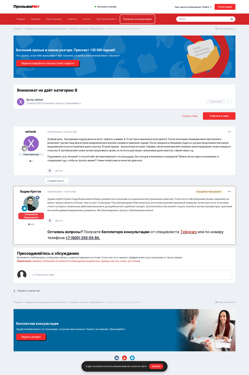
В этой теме (217, 19)
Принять (156, 366)
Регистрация (225, 7)
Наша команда (53, 19)
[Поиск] (231, 19)
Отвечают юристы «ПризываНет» (62, 103)
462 (32, 224)
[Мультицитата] (49, 170)
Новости (72, 19)
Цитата (59, 170)
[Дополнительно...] (229, 132)
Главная (21, 19)
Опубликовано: (62, 132)
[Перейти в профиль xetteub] (20, 102)
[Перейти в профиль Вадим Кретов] (31, 203)
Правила (35, 19)
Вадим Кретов (30, 191)
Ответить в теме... (45, 274)
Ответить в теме (219, 116)
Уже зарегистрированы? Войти (192, 7)
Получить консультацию (137, 19)
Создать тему (189, 116)
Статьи (86, 19)
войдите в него (137, 257)
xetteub (39, 99)
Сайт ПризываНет (106, 19)
